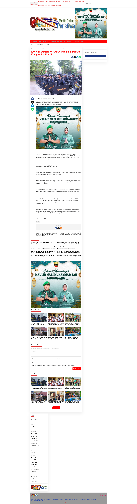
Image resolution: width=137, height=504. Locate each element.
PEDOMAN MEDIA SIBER (44, 502)
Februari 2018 (34, 481)
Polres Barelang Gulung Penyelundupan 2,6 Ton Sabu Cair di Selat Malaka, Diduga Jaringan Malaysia (42, 243)
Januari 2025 (34, 464)
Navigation (65, 502)
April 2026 (33, 429)
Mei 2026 (33, 426)
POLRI (32, 57)
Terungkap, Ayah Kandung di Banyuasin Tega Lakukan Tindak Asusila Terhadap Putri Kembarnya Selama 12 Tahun (46, 233)
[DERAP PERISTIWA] (52, 24)
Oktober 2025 (34, 443)
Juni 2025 (33, 452)
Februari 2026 (34, 433)
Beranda (33, 48)
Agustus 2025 (34, 448)
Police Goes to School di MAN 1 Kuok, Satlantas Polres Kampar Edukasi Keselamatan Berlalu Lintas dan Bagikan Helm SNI (69, 252)
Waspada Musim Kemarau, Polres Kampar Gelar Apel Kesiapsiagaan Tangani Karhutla (68, 247)
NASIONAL (53, 502)
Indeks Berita (91, 502)
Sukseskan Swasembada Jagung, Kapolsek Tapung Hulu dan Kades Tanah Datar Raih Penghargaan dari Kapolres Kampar (69, 256)
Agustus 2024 (34, 476)
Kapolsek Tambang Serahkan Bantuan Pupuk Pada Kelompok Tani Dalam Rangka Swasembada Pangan (43, 247)
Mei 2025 (33, 455)
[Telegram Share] (77, 57)
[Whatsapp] (80, 57)
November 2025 (35, 441)
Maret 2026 (33, 431)
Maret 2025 (33, 459)
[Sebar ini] (72, 57)
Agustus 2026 (34, 419)
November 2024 (35, 469)
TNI (57, 502)
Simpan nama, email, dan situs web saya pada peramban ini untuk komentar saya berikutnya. (53, 365)
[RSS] (61, 228)
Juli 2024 (33, 478)
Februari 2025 (34, 462)
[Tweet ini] (75, 57)
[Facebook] (56, 228)
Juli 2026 (33, 422)
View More (56, 408)
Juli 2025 (33, 450)
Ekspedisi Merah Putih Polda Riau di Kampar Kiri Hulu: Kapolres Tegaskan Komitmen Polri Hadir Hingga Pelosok (68, 243)
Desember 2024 (34, 467)
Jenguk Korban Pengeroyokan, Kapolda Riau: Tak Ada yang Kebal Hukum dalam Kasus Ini (42, 256)
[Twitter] (58, 228)
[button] (106, 3)
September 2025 (35, 445)
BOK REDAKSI (35, 502)
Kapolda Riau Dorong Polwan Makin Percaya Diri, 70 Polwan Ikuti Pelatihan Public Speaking (43, 252)
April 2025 (33, 457)
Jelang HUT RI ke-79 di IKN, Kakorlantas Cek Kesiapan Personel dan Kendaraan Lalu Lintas (70, 233)
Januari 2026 (34, 436)
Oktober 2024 (34, 471)
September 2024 (35, 474)
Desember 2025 (34, 438)
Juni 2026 (33, 424)
